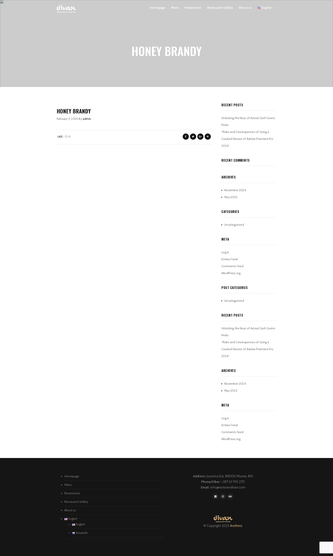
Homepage (157, 7)
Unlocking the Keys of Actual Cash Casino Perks (248, 121)
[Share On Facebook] (186, 137)
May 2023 (230, 197)
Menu (175, 7)
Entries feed (229, 259)
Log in (225, 252)
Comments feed (232, 266)
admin (87, 119)
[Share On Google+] (200, 137)
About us (245, 7)
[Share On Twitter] (193, 137)
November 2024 (235, 190)
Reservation (193, 7)
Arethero (236, 526)
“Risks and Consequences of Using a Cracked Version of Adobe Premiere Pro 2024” (247, 139)
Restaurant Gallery (220, 7)
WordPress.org (230, 273)
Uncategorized (234, 224)
